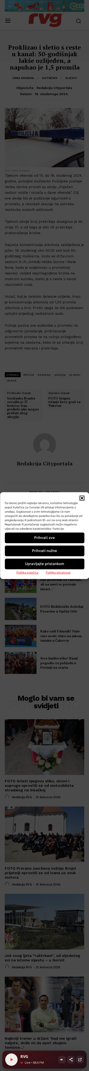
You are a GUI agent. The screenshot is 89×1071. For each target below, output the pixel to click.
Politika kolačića (27, 572)
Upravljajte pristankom (44, 563)
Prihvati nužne (44, 550)
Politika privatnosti (58, 572)
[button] (82, 498)
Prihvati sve (44, 537)
